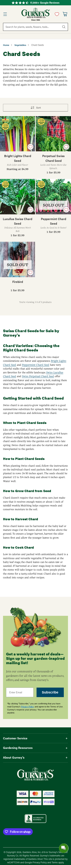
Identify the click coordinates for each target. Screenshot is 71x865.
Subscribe (50, 692)
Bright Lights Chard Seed (17, 158)
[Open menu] (5, 14)
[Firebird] (17, 259)
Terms (55, 862)
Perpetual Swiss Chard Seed (53, 158)
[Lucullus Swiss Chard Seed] (17, 196)
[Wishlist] (56, 14)
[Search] (64, 27)
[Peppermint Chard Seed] (53, 196)
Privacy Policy (27, 706)
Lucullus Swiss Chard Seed (17, 221)
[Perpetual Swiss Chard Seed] (53, 133)
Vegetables (20, 45)
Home (6, 45)
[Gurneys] (35, 14)
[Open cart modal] (65, 14)
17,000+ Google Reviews (44, 2)
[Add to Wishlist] (30, 146)
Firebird (17, 281)
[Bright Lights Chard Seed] (17, 133)
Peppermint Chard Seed (53, 221)
